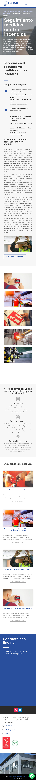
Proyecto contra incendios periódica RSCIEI (18, 608)
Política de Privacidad (23, 776)
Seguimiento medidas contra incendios (18, 569)
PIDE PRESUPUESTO (14, 257)
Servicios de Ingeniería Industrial (17, 11)
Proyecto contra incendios (18, 490)
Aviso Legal (12, 776)
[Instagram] (16, 710)
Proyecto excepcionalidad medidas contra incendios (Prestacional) (18, 529)
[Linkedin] (20, 710)
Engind (4, 11)
